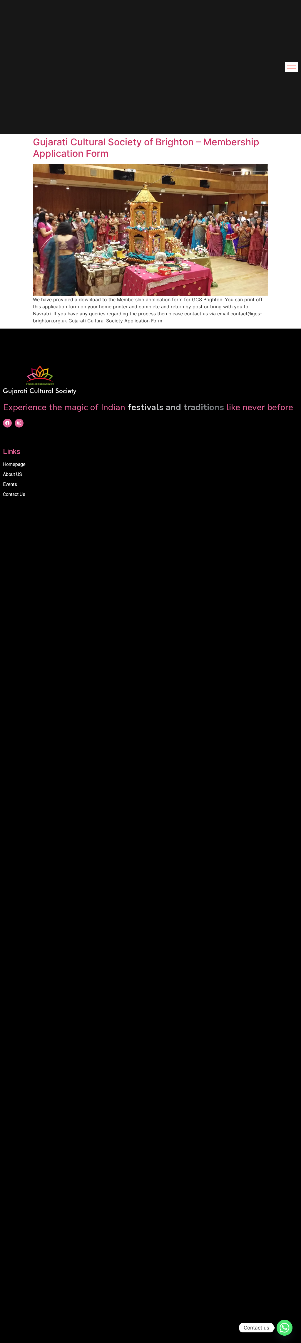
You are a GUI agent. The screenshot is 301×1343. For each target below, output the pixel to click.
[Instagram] (19, 423)
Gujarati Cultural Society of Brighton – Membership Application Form (146, 147)
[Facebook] (7, 423)
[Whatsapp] (284, 1328)
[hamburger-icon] (291, 67)
